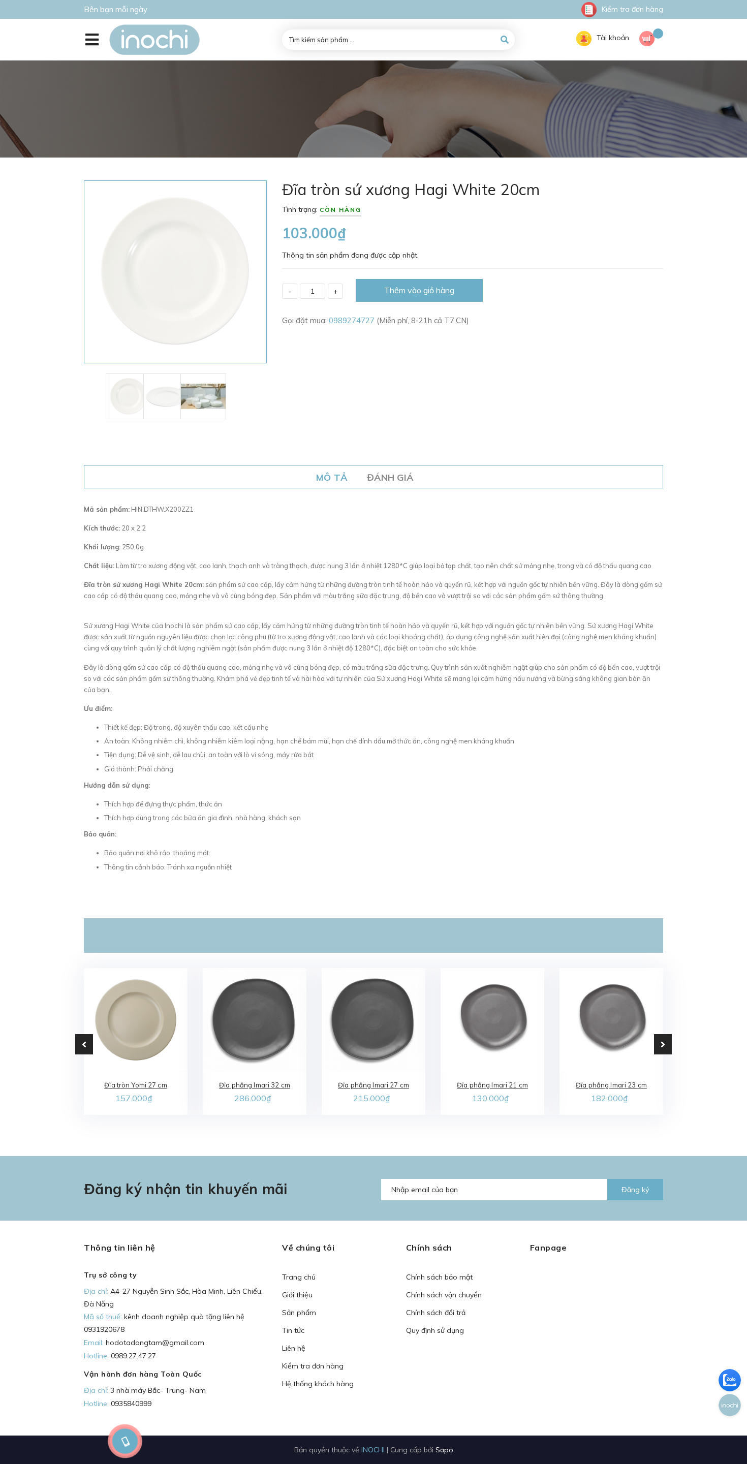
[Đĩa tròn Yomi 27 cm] (136, 1020)
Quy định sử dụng (435, 1330)
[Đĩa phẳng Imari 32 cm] (254, 1020)
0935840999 (131, 1403)
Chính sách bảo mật (439, 1277)
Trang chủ (299, 1277)
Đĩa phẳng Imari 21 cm (492, 1085)
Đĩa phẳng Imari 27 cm (373, 1085)
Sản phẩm (299, 1312)
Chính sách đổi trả (435, 1312)
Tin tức (293, 1330)
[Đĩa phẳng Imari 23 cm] (611, 1020)
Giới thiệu (297, 1294)
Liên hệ (293, 1348)
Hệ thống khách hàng (318, 1383)
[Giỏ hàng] (651, 40)
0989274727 (353, 320)
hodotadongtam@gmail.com (155, 1342)
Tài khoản (613, 37)
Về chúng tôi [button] (308, 1247)
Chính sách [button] (429, 1247)
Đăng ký (635, 1189)
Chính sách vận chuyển (444, 1294)
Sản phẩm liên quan (373, 935)
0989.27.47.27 (133, 1355)
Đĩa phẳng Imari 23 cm (611, 1085)
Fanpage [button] (548, 1247)
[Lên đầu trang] (620, 1439)
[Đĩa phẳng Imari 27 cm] (373, 1020)
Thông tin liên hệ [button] (119, 1247)
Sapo (444, 1449)
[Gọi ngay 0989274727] (124, 1441)
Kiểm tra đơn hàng (632, 9)
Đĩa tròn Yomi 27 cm (135, 1085)
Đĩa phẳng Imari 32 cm (254, 1085)
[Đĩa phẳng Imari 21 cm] (492, 1020)
